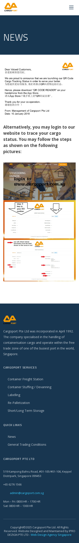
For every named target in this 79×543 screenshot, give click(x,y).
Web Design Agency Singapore (51, 535)
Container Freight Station (25, 379)
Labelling (14, 395)
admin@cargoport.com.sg (27, 493)
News (12, 437)
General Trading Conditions (27, 444)
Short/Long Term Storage (26, 411)
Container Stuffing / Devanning (29, 387)
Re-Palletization (19, 403)
